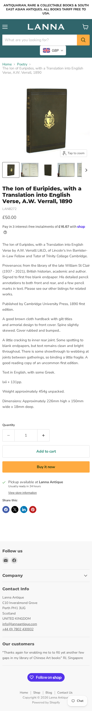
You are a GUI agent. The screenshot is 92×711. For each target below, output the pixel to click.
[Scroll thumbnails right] (85, 170)
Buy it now (46, 467)
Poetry (22, 64)
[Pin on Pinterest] (32, 509)
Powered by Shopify (46, 702)
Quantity (8, 425)
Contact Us (64, 693)
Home (7, 64)
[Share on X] (14, 509)
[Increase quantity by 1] (44, 435)
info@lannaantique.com (19, 624)
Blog (49, 693)
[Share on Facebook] (5, 509)
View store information (22, 492)
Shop (36, 693)
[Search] (83, 40)
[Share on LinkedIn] (23, 509)
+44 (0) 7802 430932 (17, 629)
